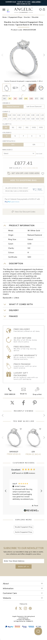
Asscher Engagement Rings (23, 532)
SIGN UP (23, 567)
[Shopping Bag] (44, 9)
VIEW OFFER (36, 2)
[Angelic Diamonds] (23, 10)
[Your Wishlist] (40, 9)
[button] (6, 491)
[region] (23, 491)
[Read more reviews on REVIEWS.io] (31, 510)
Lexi (33, 452)
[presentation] (3, 56)
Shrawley (13, 452)
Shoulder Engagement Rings (23, 527)
